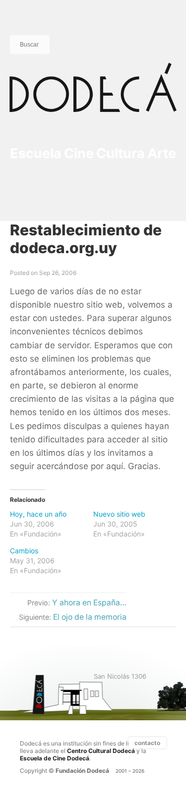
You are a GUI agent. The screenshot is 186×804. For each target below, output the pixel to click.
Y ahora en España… (89, 602)
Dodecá (93, 97)
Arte (161, 153)
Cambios (24, 550)
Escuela (36, 153)
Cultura (120, 153)
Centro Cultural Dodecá (101, 750)
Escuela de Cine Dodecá (54, 758)
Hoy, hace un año (38, 514)
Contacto (147, 743)
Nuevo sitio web (119, 514)
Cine (79, 153)
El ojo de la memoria (89, 617)
